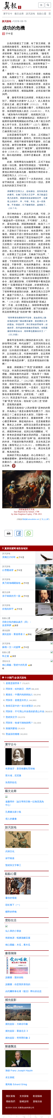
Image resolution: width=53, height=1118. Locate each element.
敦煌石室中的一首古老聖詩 (19, 705)
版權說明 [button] (24, 1101)
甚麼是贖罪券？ (14, 683)
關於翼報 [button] (10, 1096)
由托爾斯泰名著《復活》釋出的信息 (23, 991)
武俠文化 (9, 851)
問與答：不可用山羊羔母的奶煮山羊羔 (25, 711)
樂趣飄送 (10, 1046)
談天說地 (30, 13)
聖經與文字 (11, 717)
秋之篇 (5, 656)
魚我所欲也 (11, 782)
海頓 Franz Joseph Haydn (19, 1070)
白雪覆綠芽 (8, 570)
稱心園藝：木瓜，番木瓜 (17, 944)
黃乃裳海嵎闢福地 (11, 582)
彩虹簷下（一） (13, 904)
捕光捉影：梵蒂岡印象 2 (17, 1037)
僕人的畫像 (11, 818)
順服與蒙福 (11, 728)
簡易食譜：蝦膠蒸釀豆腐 (17, 937)
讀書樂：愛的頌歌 (14, 977)
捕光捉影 (10, 999)
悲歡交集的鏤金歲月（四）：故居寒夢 (17, 623)
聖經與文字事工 (13, 865)
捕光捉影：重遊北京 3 (16, 1030)
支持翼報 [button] (24, 1096)
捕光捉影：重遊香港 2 (13, 634)
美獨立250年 (9, 557)
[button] (9, 533)
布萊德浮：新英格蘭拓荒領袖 (20, 768)
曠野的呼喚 (11, 911)
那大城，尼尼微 (13, 775)
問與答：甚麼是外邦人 (17, 700)
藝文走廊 (19, 13)
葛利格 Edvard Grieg (16, 1084)
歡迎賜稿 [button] (37, 1096)
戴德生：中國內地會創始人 (19, 694)
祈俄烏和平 (8, 608)
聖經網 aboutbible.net (30, 519)
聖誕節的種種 (12, 734)
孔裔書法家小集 (13, 811)
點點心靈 (41, 13)
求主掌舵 (9, 1077)
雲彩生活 (10, 920)
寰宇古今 (7, 13)
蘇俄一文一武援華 (11, 647)
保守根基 (9, 858)
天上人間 (45, 519)
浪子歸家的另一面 (11, 595)
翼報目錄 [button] (37, 1101)
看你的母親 (11, 897)
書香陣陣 (10, 953)
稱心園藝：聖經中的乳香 (14, 664)
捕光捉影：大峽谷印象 (16, 1024)
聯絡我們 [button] (10, 1101)
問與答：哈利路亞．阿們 (18, 688)
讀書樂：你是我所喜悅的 (17, 984)
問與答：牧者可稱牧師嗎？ (19, 722)
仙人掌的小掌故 (13, 930)
